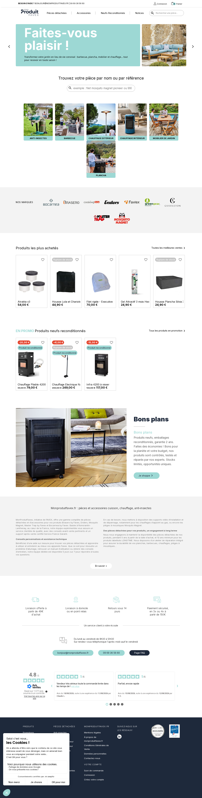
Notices (139, 13)
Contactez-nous (92, 758)
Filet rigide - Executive (99, 301)
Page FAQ (139, 652)
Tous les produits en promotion (167, 331)
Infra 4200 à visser (97, 384)
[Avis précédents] (51, 686)
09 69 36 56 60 (111, 652)
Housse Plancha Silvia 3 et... (172, 301)
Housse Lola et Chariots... (67, 301)
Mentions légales (92, 732)
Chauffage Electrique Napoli (69, 384)
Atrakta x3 (24, 301)
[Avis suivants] (177, 686)
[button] (9, 46)
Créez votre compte (94, 779)
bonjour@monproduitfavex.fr (73, 652)
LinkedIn (119, 736)
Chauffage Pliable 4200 (32, 384)
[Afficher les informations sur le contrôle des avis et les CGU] (46, 691)
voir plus (75, 686)
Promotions (28, 732)
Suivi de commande (94, 770)
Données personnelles (95, 753)
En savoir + (101, 565)
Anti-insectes (60, 732)
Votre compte (93, 764)
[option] (101, 45)
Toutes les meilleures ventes (168, 248)
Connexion (89, 775)
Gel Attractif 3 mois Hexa (136, 301)
